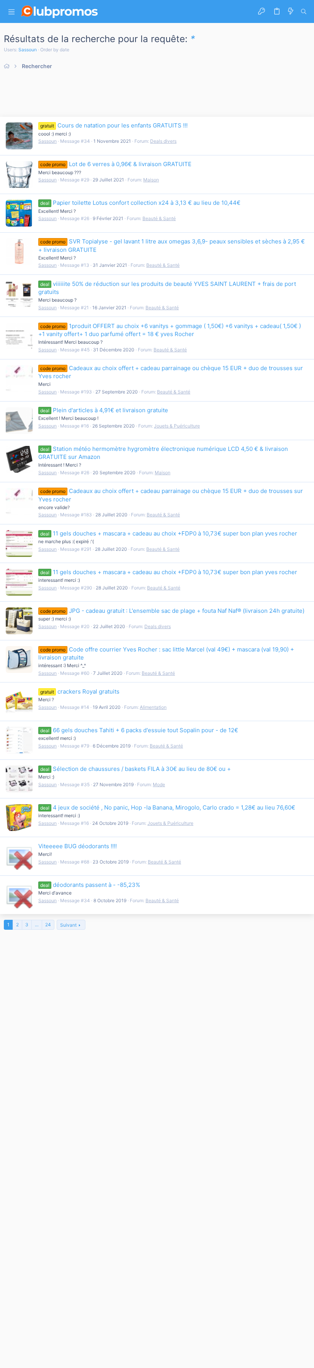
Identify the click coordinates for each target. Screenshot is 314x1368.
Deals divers (163, 141)
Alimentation (153, 707)
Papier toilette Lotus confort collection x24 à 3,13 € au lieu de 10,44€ (140, 202)
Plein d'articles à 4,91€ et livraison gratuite (104, 410)
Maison (151, 180)
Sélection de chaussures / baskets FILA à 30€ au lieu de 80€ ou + (135, 768)
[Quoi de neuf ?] (290, 11)
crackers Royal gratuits (79, 691)
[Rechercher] (303, 11)
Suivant (68, 925)
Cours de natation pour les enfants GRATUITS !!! (114, 125)
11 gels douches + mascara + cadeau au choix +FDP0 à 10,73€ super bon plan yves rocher (168, 533)
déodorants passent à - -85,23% (90, 884)
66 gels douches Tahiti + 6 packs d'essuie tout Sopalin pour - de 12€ (139, 730)
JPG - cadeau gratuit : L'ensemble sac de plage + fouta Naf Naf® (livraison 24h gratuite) (172, 610)
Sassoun (27, 49)
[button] (11, 11)
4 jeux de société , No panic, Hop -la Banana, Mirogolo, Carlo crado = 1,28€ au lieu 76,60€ (167, 807)
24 (48, 924)
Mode (159, 784)
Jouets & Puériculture (177, 426)
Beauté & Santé (159, 218)
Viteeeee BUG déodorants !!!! (77, 846)
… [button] (37, 924)
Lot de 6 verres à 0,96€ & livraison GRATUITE (115, 164)
